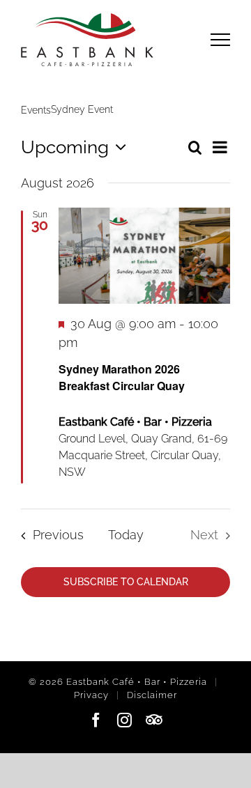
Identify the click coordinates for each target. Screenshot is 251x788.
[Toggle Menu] (221, 39)
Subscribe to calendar (125, 581)
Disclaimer (152, 695)
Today (126, 534)
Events (36, 110)
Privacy (91, 695)
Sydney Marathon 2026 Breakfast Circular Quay (122, 377)
